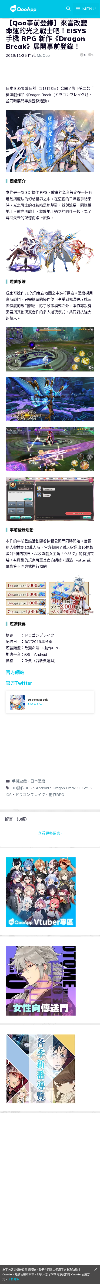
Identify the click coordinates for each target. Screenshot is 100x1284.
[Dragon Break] (50, 702)
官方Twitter (19, 683)
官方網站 (15, 672)
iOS (9, 794)
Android (42, 788)
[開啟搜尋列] (68, 9)
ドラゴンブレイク (30, 794)
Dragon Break (64, 788)
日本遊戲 (37, 781)
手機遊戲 (19, 781)
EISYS (84, 788)
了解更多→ (15, 1279)
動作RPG (56, 794)
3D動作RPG (22, 788)
